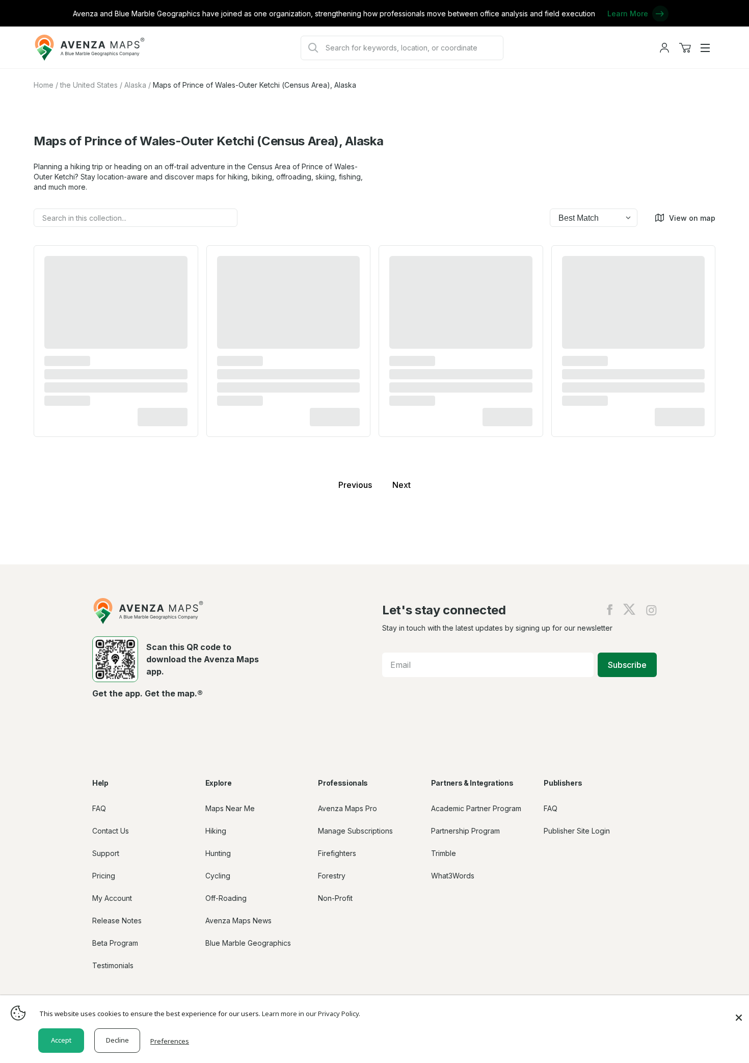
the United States (89, 85)
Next (401, 485)
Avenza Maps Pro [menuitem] (347, 808)
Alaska (135, 85)
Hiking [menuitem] (215, 830)
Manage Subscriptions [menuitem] (355, 830)
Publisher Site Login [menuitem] (577, 830)
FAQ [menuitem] (99, 808)
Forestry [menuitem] (331, 875)
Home (44, 85)
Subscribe (627, 665)
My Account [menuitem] (112, 898)
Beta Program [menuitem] (115, 943)
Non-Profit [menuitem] (335, 898)
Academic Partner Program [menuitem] (476, 808)
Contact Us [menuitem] (110, 830)
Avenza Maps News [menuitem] (238, 920)
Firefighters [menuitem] (337, 853)
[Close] (739, 1012)
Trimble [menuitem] (443, 853)
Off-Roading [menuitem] (226, 898)
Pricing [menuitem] (103, 875)
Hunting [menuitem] (218, 853)
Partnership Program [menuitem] (465, 830)
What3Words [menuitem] (452, 875)
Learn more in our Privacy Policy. (311, 1013)
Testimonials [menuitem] (112, 965)
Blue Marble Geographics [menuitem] (248, 943)
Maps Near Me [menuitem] (230, 808)
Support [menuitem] (105, 853)
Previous (355, 485)
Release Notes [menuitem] (117, 920)
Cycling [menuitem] (217, 875)
